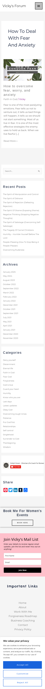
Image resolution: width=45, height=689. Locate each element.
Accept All (22, 665)
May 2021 (7, 322)
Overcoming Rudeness (13, 250)
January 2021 (9, 330)
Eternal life (8, 368)
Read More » (11, 140)
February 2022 (10, 297)
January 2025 (9, 272)
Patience (7, 418)
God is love (8, 385)
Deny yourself (9, 360)
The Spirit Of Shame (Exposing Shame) (21, 210)
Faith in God (10, 99)
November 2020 (10, 338)
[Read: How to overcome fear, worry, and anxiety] (23, 69)
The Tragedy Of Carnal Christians (18, 230)
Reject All (22, 682)
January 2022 (9, 301)
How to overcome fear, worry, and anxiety (18, 90)
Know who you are (11, 397)
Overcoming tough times (14, 414)
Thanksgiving (9, 443)
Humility (7, 393)
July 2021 (7, 317)
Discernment (9, 364)
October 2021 (9, 309)
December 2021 (10, 305)
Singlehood (8, 435)
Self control (8, 430)
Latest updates (10, 406)
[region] (22, 663)
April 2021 (7, 326)
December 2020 (10, 334)
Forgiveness (8, 381)
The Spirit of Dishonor (13, 198)
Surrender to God (11, 439)
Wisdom (7, 447)
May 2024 (7, 276)
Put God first (9, 422)
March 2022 (8, 293)
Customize (22, 674)
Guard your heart (11, 389)
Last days (7, 401)
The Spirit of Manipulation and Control (20, 194)
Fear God (7, 377)
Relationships (9, 426)
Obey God (7, 410)
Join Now (22, 570)
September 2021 (10, 313)
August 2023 (9, 280)
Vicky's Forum (14, 6)
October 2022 (9, 284)
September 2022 (11, 288)
